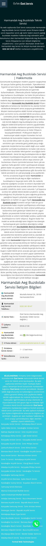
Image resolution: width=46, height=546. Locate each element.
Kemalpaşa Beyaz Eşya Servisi (13, 514)
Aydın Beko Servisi (8, 428)
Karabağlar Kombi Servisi (31, 518)
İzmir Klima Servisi (28, 447)
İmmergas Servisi (8, 510)
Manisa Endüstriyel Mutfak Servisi (15, 491)
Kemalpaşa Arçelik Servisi (25, 459)
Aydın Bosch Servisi (29, 479)
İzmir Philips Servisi (30, 444)
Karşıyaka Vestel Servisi (10, 424)
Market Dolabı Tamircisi (31, 534)
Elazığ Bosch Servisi (31, 463)
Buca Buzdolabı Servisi (10, 518)
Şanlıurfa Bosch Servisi (10, 447)
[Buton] (36, 523)
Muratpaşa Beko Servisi (10, 534)
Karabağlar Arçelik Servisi (30, 451)
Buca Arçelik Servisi (31, 530)
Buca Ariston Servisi (28, 538)
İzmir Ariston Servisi (32, 506)
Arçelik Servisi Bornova (10, 479)
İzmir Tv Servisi (7, 459)
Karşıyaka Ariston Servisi (11, 440)
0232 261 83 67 (26, 306)
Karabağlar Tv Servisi (31, 471)
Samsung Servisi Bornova (11, 487)
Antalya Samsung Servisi (11, 498)
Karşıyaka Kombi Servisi (32, 440)
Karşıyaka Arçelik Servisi (11, 444)
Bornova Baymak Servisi (30, 522)
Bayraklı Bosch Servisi (30, 502)
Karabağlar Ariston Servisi (28, 428)
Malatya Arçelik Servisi (10, 467)
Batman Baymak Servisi (10, 432)
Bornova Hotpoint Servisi (11, 530)
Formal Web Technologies (23, 542)
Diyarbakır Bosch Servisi (33, 526)
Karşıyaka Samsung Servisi (12, 506)
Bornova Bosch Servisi (10, 451)
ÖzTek (23, 3)
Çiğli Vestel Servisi (30, 436)
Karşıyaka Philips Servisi (31, 467)
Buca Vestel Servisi (9, 455)
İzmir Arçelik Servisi (30, 432)
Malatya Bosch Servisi (10, 538)
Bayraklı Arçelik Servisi (26, 510)
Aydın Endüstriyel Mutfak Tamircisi (15, 495)
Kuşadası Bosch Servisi (32, 483)
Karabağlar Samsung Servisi (12, 475)
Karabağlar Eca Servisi (10, 522)
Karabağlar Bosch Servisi (11, 526)
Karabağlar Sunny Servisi (11, 483)
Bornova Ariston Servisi (27, 455)
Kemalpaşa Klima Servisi (11, 436)
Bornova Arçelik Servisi (10, 502)
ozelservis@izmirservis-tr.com (32, 343)
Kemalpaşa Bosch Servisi (32, 424)
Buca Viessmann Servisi (32, 498)
